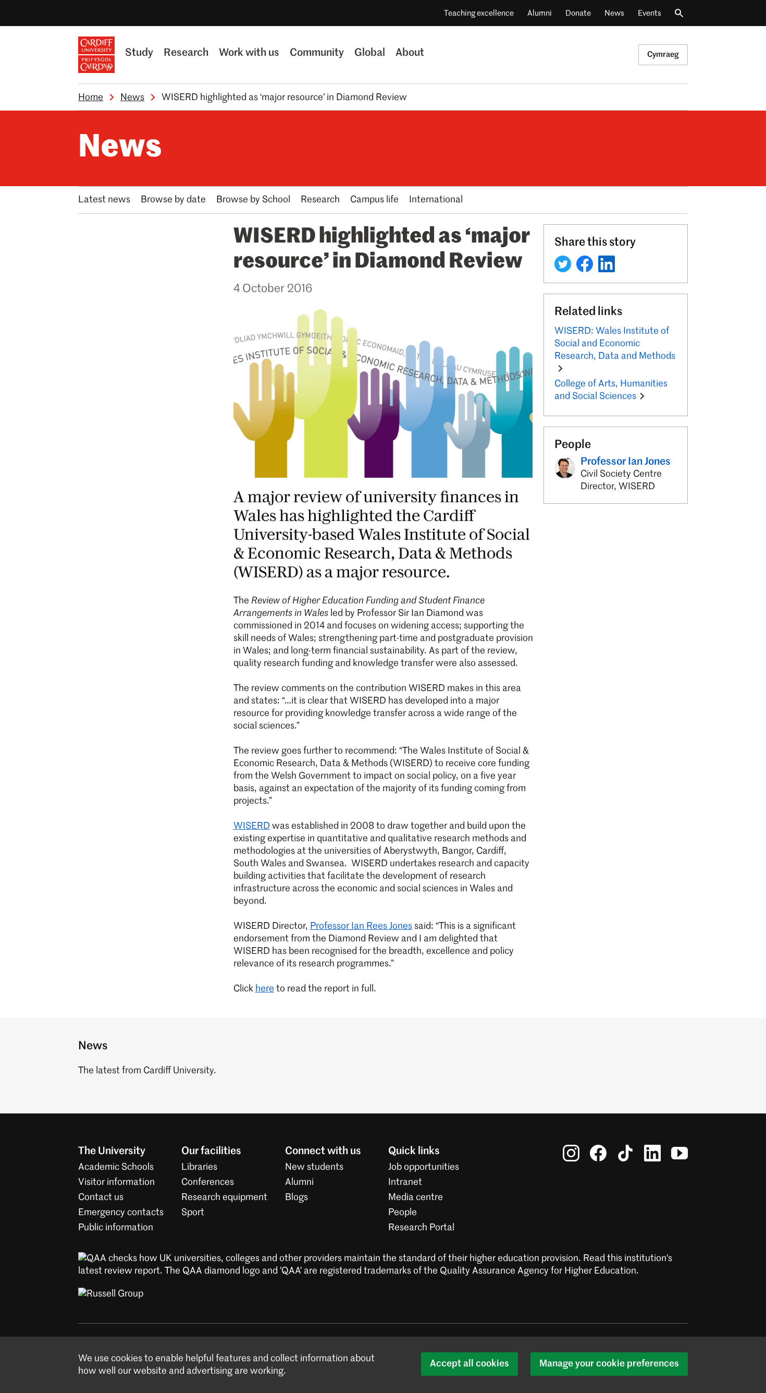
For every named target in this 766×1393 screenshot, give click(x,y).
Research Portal (421, 1227)
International (436, 199)
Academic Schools (116, 1167)
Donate (578, 13)
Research (186, 53)
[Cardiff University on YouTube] (679, 1153)
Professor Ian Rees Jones (361, 926)
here (264, 989)
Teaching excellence (479, 13)
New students (314, 1167)
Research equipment (224, 1197)
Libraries (199, 1167)
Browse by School (253, 199)
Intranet (405, 1182)
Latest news (104, 199)
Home (90, 97)
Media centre (415, 1197)
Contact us (100, 1197)
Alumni (539, 13)
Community (317, 53)
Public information (115, 1227)
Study (139, 53)
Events (649, 13)
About (410, 53)
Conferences (207, 1182)
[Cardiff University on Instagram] (571, 1153)
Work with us (249, 53)
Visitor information (116, 1182)
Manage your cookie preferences (609, 1363)
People (402, 1212)
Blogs (296, 1197)
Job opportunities (423, 1167)
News (614, 13)
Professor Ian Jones (625, 462)
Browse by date (173, 199)
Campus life (374, 199)
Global (369, 53)
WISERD (251, 826)
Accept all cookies (469, 1363)
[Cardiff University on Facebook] (598, 1153)
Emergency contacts (121, 1212)
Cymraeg (663, 54)
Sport (192, 1212)
